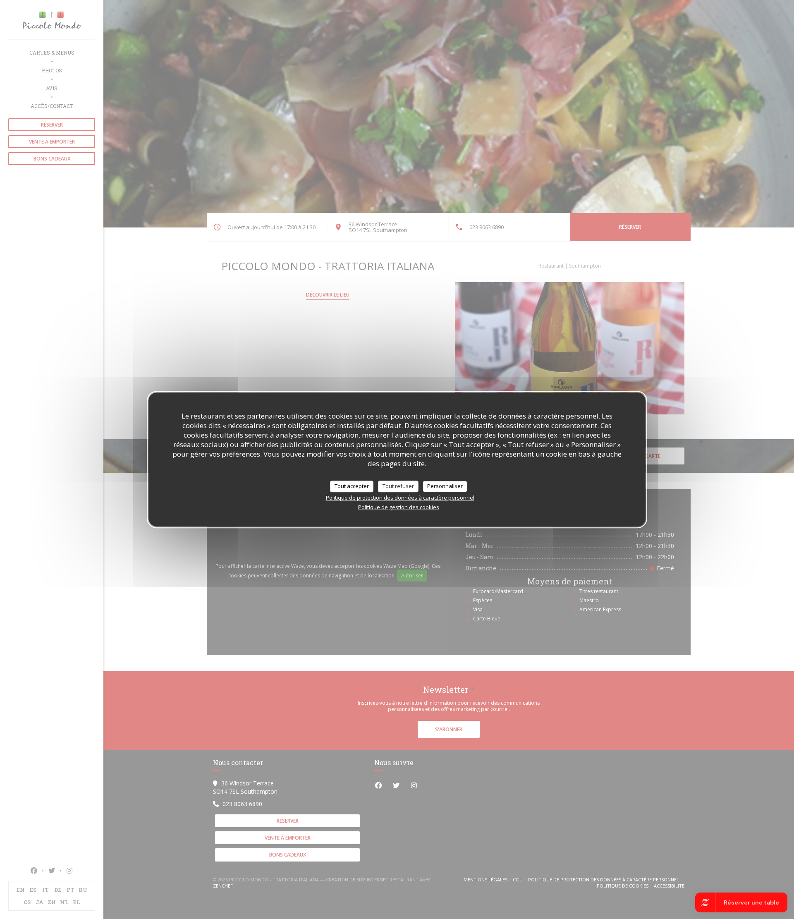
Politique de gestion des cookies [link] (398, 507)
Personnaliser (445, 486)
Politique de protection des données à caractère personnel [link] (400, 497)
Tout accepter (352, 486)
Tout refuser (398, 486)
